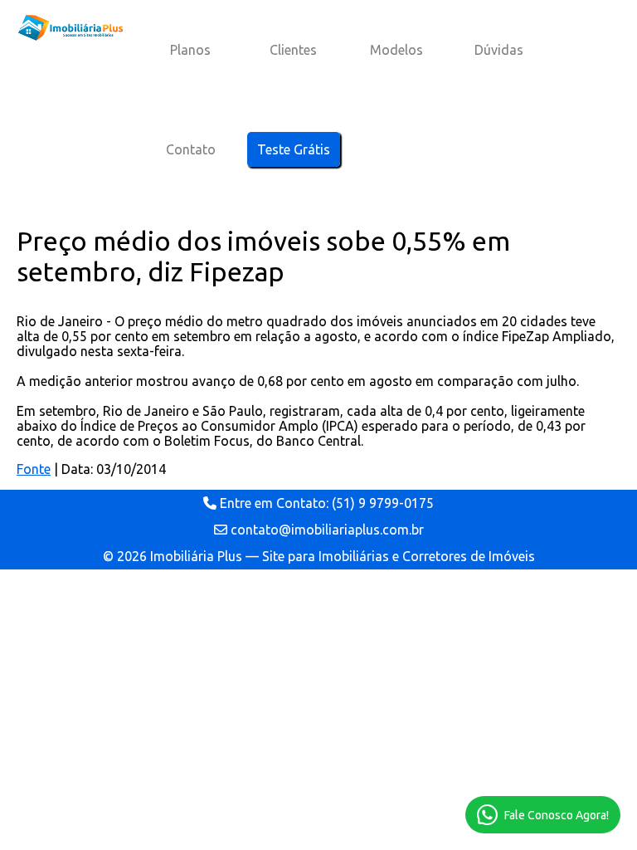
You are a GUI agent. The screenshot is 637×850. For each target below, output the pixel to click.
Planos (190, 49)
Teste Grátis (293, 149)
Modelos (396, 49)
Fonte (34, 469)
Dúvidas (498, 49)
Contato (191, 149)
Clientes (293, 49)
